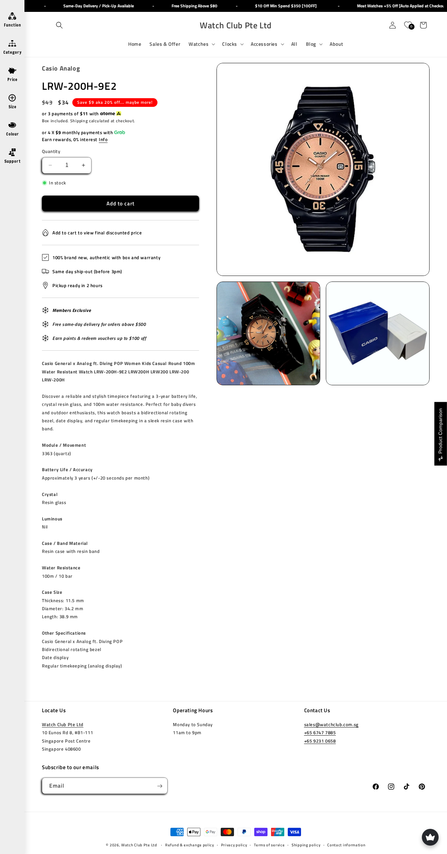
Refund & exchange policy (189, 845)
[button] (59, 25)
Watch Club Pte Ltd (62, 724)
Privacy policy (234, 845)
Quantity (51, 151)
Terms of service (269, 845)
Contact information (346, 845)
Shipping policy (306, 845)
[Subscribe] (159, 786)
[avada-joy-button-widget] (430, 837)
